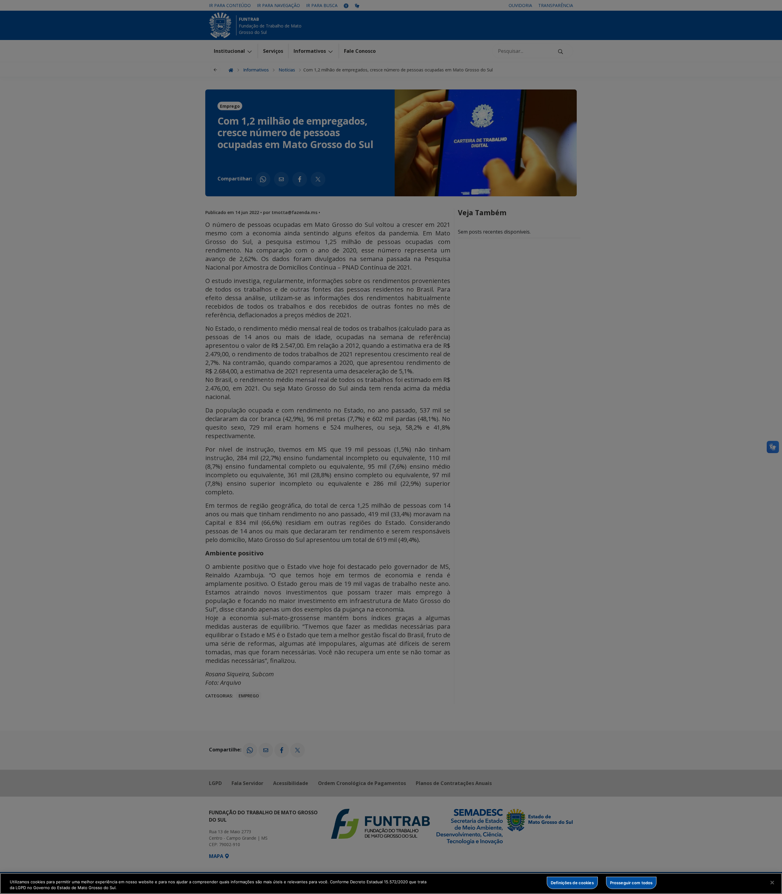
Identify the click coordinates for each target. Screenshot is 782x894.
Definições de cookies (572, 882)
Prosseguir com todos (631, 882)
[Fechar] (772, 882)
